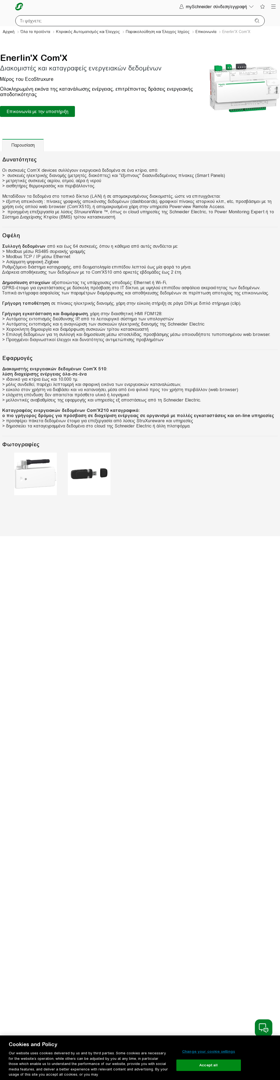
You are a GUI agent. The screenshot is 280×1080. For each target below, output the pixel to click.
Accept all (208, 1065)
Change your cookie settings (208, 1051)
